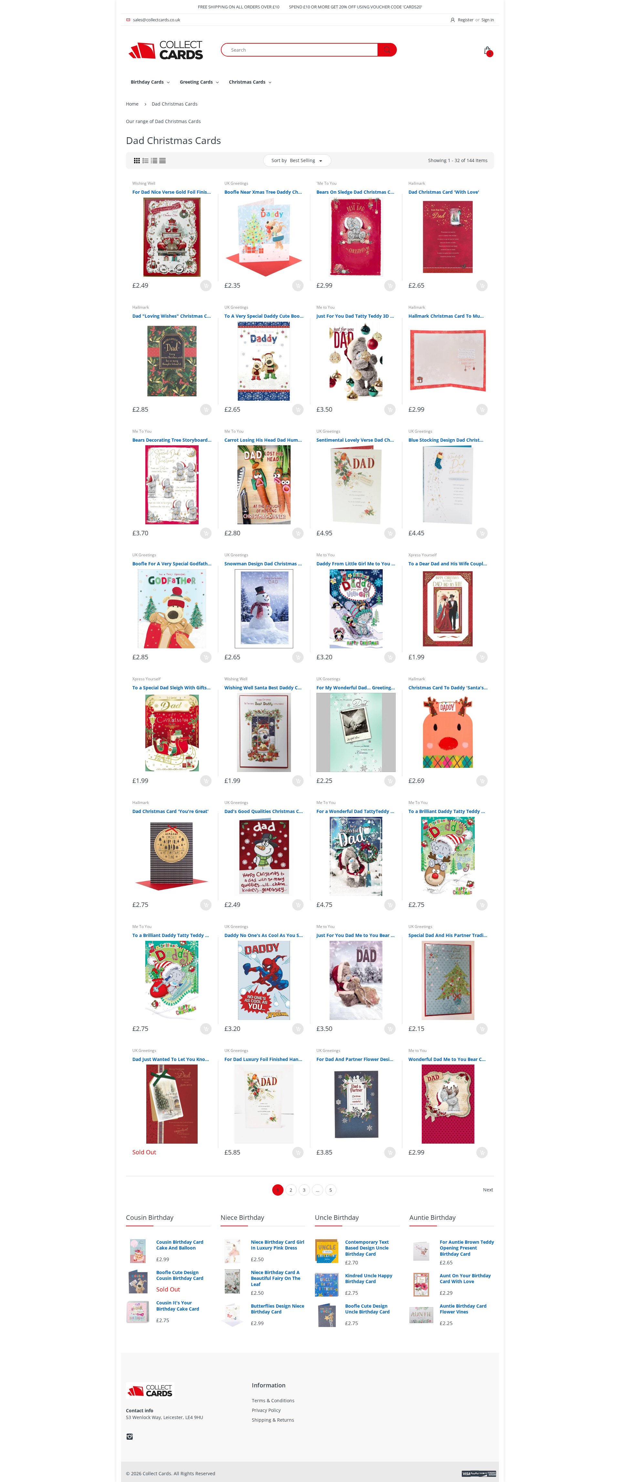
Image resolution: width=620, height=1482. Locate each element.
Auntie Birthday (432, 1217)
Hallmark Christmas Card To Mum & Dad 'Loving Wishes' (448, 316)
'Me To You (326, 183)
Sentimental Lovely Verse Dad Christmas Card (356, 440)
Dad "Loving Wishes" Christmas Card (172, 316)
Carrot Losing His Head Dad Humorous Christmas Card (264, 440)
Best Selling (302, 160)
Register (465, 20)
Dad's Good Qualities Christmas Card (264, 811)
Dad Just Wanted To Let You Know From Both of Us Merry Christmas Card (172, 1059)
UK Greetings (236, 183)
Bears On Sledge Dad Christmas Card (356, 192)
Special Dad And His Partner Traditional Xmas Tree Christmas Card (448, 935)
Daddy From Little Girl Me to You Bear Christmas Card (356, 564)
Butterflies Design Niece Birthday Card (277, 1309)
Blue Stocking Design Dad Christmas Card (448, 440)
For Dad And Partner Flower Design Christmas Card (356, 1059)
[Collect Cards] (166, 49)
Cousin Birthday (149, 1217)
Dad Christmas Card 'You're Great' (170, 811)
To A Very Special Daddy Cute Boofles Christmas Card (264, 316)
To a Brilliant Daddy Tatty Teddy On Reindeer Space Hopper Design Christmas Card (448, 811)
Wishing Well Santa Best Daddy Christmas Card (264, 687)
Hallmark (416, 183)
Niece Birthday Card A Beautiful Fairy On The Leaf (275, 1278)
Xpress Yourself (422, 555)
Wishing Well (143, 183)
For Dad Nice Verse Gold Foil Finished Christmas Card (172, 192)
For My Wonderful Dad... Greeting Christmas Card (356, 687)
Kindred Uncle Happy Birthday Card (368, 1278)
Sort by (279, 160)
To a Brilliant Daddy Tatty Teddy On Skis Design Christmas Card (172, 935)
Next (488, 1190)
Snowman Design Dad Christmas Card (264, 564)
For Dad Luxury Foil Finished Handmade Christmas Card (264, 1059)
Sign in (487, 20)
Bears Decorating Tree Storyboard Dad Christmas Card (172, 440)
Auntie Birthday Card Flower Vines (463, 1309)
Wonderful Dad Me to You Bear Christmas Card (448, 1059)
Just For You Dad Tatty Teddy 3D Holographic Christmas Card (356, 316)
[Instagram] (129, 1436)
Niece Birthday (242, 1217)
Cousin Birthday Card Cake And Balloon (179, 1245)
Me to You (325, 307)
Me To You (141, 431)
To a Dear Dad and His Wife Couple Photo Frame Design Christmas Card (448, 564)
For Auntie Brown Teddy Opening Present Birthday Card (467, 1248)
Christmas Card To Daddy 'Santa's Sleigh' (448, 687)
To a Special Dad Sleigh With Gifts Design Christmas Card (172, 687)
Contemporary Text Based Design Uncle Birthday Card (367, 1248)
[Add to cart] (206, 285)
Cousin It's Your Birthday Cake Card (177, 1306)
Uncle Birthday (337, 1217)
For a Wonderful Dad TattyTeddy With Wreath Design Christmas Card (356, 811)
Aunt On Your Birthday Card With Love (465, 1278)
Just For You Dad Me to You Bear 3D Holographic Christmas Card (356, 935)
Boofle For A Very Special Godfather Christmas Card (172, 564)
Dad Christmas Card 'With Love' (443, 192)
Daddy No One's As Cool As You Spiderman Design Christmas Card (264, 935)
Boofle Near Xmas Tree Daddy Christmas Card (264, 192)
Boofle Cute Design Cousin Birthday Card (179, 1275)
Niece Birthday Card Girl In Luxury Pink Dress (277, 1245)
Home (132, 104)
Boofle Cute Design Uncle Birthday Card (367, 1309)
